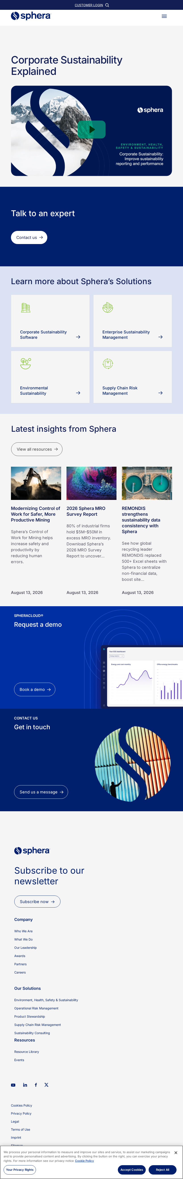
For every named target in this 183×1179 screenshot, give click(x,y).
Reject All (162, 1169)
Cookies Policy (21, 1105)
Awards (19, 956)
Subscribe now (34, 901)
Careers (20, 972)
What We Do (23, 939)
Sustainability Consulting (32, 1033)
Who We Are (23, 931)
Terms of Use (20, 1129)
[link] (32, 862)
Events (19, 1060)
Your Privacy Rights (19, 1169)
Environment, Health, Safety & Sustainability (46, 1000)
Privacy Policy (21, 1113)
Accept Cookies (132, 1169)
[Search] (107, 5)
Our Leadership (25, 947)
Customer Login (89, 5)
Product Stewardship (29, 1016)
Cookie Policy (84, 1161)
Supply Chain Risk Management (37, 1025)
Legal (15, 1121)
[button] (164, 16)
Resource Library (26, 1052)
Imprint (16, 1137)
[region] (91, 1162)
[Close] (176, 1153)
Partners (20, 964)
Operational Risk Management (36, 1008)
